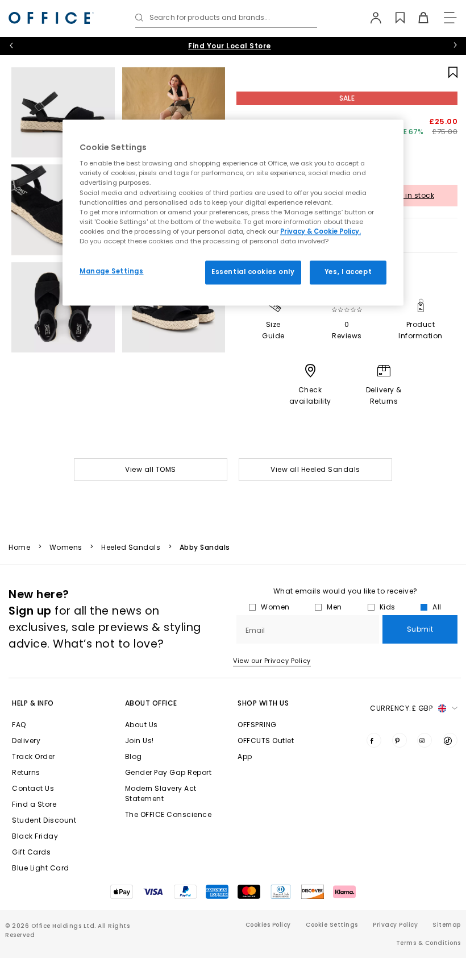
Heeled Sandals (130, 547)
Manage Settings (112, 271)
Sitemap (446, 924)
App (245, 756)
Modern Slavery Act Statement (161, 793)
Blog (133, 756)
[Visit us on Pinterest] (399, 740)
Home (19, 547)
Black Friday (35, 836)
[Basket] (417, 17)
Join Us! (139, 740)
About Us (141, 724)
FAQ (19, 724)
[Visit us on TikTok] (450, 740)
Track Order (33, 756)
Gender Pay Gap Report (168, 772)
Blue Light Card (40, 868)
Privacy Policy (395, 924)
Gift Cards (31, 852)
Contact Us (33, 788)
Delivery (26, 740)
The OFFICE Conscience (168, 814)
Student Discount (44, 820)
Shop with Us (263, 703)
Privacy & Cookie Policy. (320, 231)
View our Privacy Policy (272, 660)
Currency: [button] (401, 708)
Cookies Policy (268, 924)
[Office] (51, 18)
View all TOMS (150, 469)
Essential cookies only (253, 271)
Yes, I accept (348, 271)
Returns (26, 772)
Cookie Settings (332, 924)
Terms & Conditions (428, 943)
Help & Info (33, 703)
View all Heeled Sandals (315, 469)
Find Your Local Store (229, 46)
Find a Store (34, 804)
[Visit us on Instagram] (424, 740)
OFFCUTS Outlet (266, 740)
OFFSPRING (257, 724)
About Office (151, 703)
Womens (65, 547)
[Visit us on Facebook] (374, 740)
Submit (420, 629)
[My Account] (370, 17)
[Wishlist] (393, 17)
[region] (233, 212)
